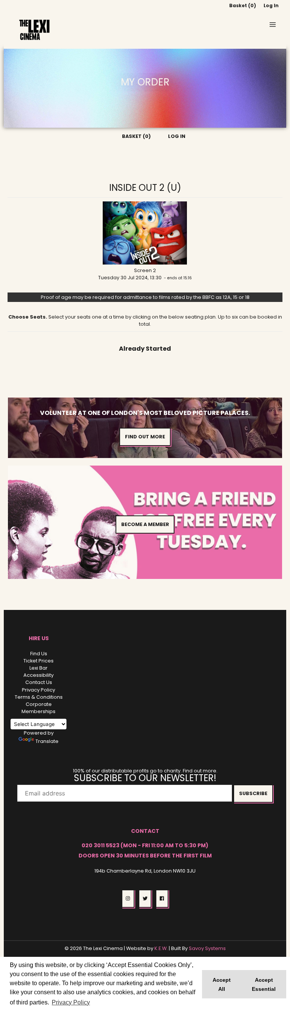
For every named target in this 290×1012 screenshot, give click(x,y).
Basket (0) (242, 5)
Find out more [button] (145, 436)
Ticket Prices (38, 661)
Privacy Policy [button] (71, 1002)
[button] (272, 24)
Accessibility (38, 675)
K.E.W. (161, 948)
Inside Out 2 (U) (145, 187)
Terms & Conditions (39, 697)
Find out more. (200, 771)
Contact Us (38, 682)
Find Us (38, 653)
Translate (47, 741)
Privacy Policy (38, 690)
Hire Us (39, 638)
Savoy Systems (207, 948)
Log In (271, 5)
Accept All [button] (222, 984)
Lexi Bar (38, 668)
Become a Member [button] (145, 524)
